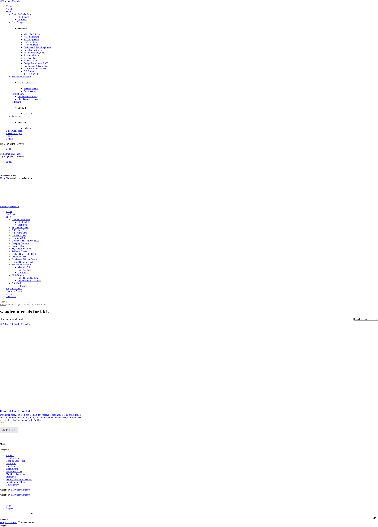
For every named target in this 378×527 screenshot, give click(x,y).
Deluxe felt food (7, 415)
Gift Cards (11, 463)
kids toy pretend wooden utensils (51, 417)
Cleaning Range (13, 458)
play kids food (10, 420)
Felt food (20, 415)
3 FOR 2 (10, 455)
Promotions (11, 476)
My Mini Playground (16, 474)
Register (10, 508)
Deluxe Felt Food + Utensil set (15, 411)
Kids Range (11, 466)
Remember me (27, 522)
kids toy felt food (8, 417)
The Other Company (20, 489)
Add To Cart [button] (8, 430)
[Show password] (374, 518)
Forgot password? (8, 522)
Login (9, 505)
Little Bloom (12, 468)
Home (3, 178)
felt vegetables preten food (50, 415)
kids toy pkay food (25, 417)
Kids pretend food (72, 415)
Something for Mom (15, 482)
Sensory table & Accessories (19, 479)
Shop (8, 178)
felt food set (31, 415)
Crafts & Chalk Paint (15, 461)
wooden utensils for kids (29, 420)
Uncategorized (12, 484)
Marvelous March (14, 471)
